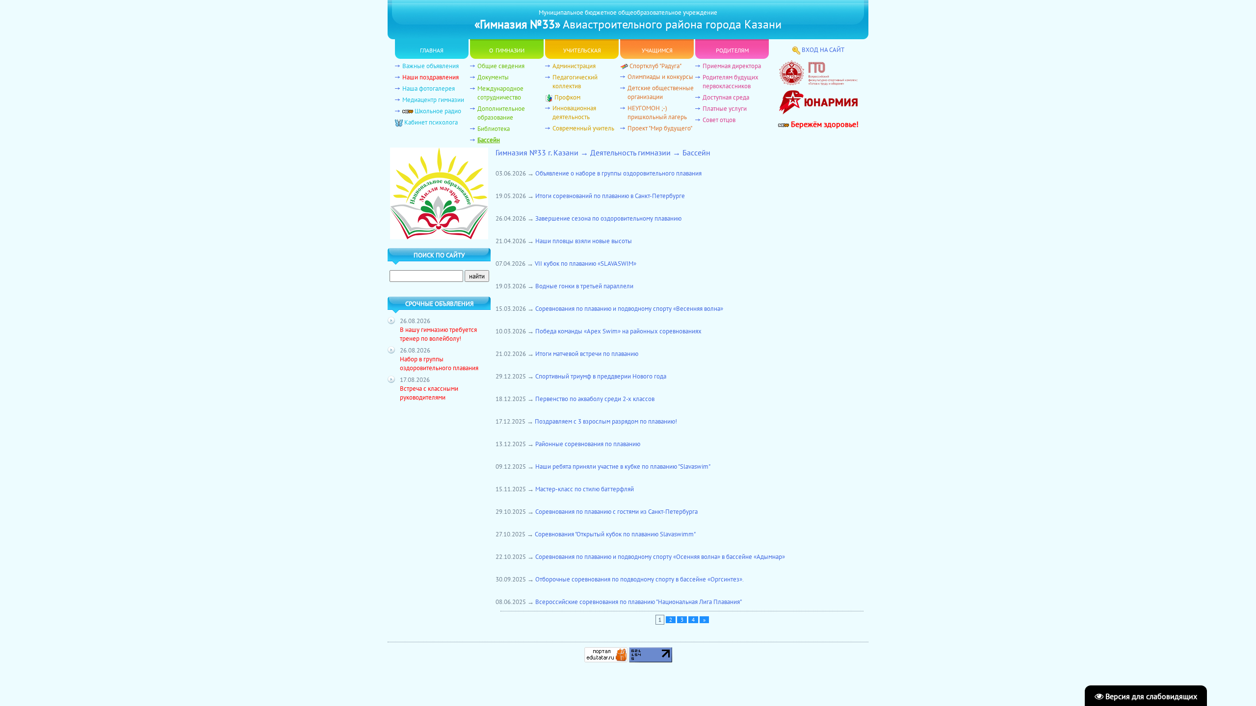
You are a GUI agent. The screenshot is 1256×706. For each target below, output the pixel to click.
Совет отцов (719, 119)
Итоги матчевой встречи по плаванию (586, 353)
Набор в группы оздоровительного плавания (439, 363)
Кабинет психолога (431, 122)
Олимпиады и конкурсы (660, 76)
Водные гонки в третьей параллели (584, 285)
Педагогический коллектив (575, 81)
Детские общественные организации (661, 92)
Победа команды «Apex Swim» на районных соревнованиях (618, 331)
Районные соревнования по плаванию (587, 443)
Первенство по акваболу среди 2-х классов (594, 398)
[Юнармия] (818, 116)
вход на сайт (823, 49)
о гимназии (506, 49)
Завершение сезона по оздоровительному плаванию (608, 218)
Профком (567, 97)
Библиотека (493, 128)
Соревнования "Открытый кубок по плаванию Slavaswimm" (615, 534)
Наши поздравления (430, 77)
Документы (493, 77)
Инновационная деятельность (574, 112)
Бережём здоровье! (824, 124)
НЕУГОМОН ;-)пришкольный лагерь (657, 112)
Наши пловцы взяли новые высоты (583, 240)
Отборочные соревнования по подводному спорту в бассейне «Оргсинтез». (639, 579)
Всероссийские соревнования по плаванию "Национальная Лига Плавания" (638, 601)
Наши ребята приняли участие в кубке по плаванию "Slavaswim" (622, 466)
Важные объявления (430, 65)
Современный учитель (583, 128)
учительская (582, 49)
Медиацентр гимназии (433, 99)
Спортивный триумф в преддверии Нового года (600, 376)
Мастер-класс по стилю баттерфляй (584, 488)
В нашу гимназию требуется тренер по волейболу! (438, 334)
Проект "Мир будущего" (660, 128)
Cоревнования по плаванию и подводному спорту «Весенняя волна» (629, 308)
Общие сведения (500, 65)
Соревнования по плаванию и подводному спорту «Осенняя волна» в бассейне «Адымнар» (660, 556)
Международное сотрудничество (500, 92)
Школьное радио (438, 110)
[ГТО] (818, 82)
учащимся (657, 49)
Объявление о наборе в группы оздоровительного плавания (618, 173)
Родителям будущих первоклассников (731, 81)
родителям (732, 49)
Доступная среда (726, 97)
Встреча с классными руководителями (429, 393)
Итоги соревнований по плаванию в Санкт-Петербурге (610, 195)
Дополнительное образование (501, 113)
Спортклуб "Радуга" (655, 65)
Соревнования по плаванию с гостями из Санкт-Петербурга (616, 511)
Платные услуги (725, 108)
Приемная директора (732, 65)
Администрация (574, 65)
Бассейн (488, 139)
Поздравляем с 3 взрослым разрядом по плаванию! (606, 421)
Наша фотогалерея (428, 88)
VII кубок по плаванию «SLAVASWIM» (585, 263)
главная (432, 49)
